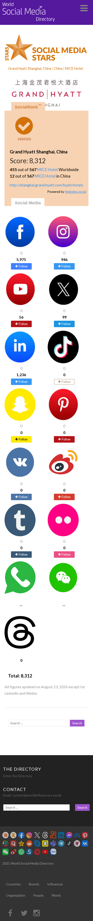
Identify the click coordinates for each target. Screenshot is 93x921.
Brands (34, 884)
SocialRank (28, 106)
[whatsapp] (20, 592)
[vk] (20, 477)
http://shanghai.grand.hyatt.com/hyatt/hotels (46, 185)
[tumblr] (20, 534)
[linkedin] (20, 361)
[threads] (20, 647)
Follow (22, 266)
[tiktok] (63, 361)
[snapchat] (20, 419)
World (56, 895)
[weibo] (63, 477)
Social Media (28, 202)
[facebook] (20, 246)
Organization (15, 895)
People (38, 895)
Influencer (55, 884)
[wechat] (63, 592)
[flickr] (63, 534)
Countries (13, 884)
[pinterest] (63, 419)
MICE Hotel (47, 169)
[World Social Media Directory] (28, 22)
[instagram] (63, 246)
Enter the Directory (17, 776)
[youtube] (20, 304)
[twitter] (63, 304)
